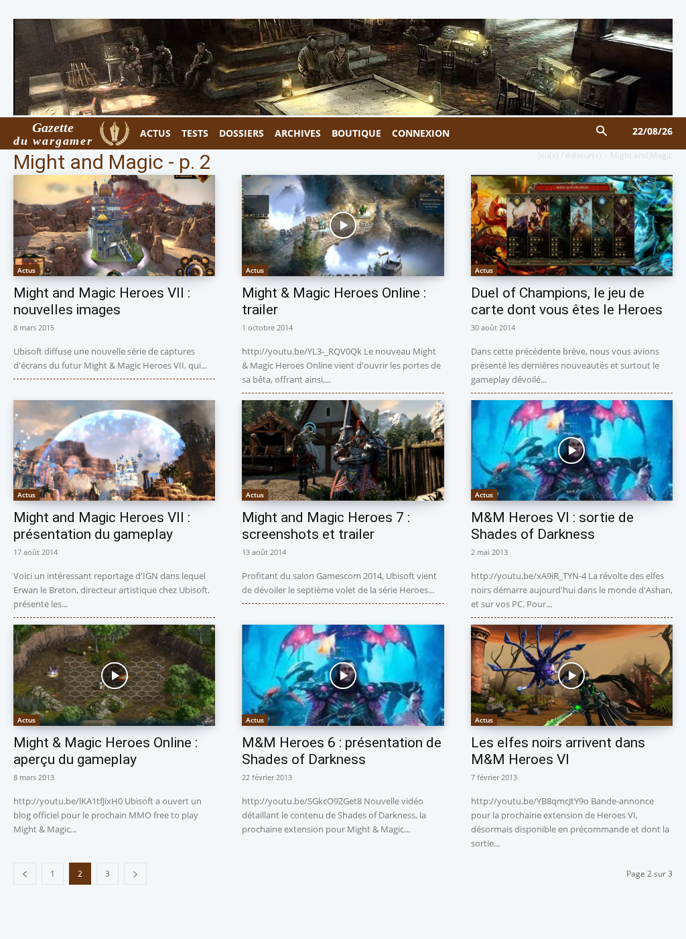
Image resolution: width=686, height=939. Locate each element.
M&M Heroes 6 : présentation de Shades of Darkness (341, 751)
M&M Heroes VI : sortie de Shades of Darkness (552, 525)
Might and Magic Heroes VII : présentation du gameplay (101, 525)
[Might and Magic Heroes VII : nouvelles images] (114, 225)
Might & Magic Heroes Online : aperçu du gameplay (105, 751)
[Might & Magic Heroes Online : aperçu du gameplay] (114, 675)
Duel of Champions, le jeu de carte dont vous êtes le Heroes (567, 301)
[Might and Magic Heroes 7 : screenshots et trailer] (342, 450)
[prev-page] (24, 874)
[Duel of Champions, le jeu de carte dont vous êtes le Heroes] (572, 225)
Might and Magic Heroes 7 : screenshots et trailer (326, 525)
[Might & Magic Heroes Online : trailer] (342, 225)
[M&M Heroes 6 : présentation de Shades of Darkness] (342, 675)
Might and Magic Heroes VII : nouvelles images (101, 301)
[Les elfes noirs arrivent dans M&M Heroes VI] (572, 675)
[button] (602, 131)
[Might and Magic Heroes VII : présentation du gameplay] (114, 450)
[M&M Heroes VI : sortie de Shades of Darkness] (572, 450)
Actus (26, 270)
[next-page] (135, 874)
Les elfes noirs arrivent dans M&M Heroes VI (558, 751)
